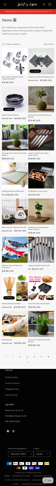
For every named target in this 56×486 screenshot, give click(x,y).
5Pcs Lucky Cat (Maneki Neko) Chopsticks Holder (12, 78)
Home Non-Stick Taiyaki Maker (39, 304)
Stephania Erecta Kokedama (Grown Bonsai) (38, 228)
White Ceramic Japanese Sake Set (14, 227)
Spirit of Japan (26, 473)
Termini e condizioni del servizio (17, 480)
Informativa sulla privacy (42, 476)
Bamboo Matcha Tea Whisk (11, 304)
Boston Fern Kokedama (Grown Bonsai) (39, 341)
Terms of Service (12, 383)
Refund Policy (11, 395)
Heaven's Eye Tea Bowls (10, 115)
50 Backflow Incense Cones (38, 191)
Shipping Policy (12, 389)
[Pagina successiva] (28, 362)
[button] (5, 4)
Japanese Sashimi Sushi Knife (38, 265)
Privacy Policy (11, 377)
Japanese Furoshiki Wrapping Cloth (41, 77)
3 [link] (27, 356)
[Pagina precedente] (6, 357)
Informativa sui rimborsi (21, 476)
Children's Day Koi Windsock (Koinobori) (12, 266)
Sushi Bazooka (7, 340)
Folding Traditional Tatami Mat (13, 191)
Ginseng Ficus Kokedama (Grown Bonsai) (40, 116)
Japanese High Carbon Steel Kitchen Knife (38, 154)
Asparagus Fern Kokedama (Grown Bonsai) (14, 154)
